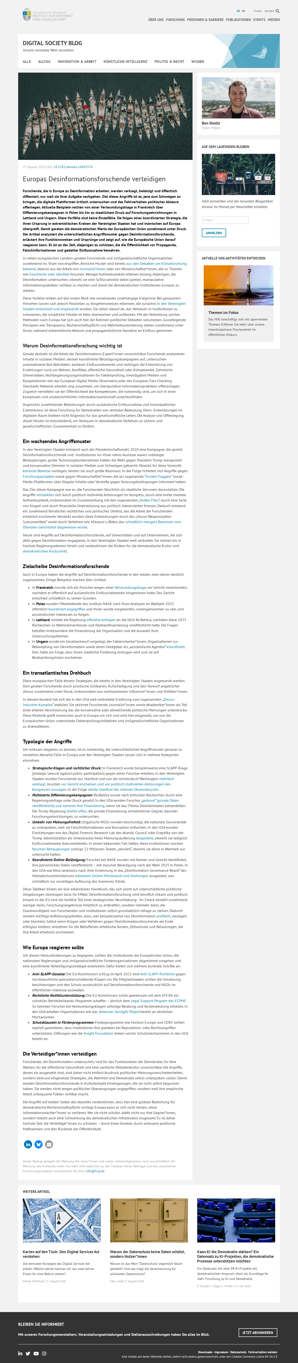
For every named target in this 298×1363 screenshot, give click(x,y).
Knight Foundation (99, 1033)
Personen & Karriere (205, 19)
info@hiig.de (95, 1171)
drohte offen (77, 811)
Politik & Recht (169, 61)
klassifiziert (176, 646)
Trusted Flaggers (158, 476)
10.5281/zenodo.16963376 (73, 167)
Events (259, 19)
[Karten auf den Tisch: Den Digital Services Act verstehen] (62, 1220)
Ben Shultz (211, 123)
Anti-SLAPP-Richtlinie (157, 974)
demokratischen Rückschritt (45, 551)
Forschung (175, 19)
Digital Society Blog (52, 43)
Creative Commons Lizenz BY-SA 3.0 (254, 1357)
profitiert (163, 916)
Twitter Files (149, 500)
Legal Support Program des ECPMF (158, 1000)
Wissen (197, 61)
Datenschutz (238, 1352)
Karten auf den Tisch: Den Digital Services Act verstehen (61, 1254)
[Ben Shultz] (238, 97)
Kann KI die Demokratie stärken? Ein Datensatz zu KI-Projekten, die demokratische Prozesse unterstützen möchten (235, 1256)
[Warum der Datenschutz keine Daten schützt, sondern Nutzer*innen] (149, 1220)
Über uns (156, 19)
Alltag (44, 61)
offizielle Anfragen (101, 619)
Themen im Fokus (223, 312)
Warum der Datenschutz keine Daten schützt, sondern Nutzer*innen (147, 1254)
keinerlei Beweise (37, 470)
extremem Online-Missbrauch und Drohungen (111, 875)
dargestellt (144, 838)
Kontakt (269, 11)
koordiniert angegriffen (66, 609)
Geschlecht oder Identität (49, 274)
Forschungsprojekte (38, 476)
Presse (258, 11)
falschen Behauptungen (51, 849)
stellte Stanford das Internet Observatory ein (123, 789)
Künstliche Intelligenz (125, 61)
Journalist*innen (92, 268)
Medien (274, 19)
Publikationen (238, 19)
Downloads (205, 1352)
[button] (28, 1144)
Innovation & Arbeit (77, 61)
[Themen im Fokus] (239, 285)
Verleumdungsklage (130, 587)
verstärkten (45, 494)
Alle (27, 61)
